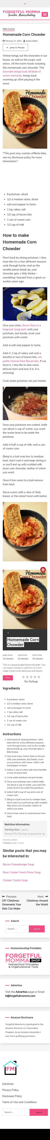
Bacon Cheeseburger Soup (18, 864)
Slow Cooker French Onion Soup (22, 872)
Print (8, 678)
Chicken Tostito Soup (15, 880)
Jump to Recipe (17, 47)
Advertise (21, 991)
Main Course (9, 29)
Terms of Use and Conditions (19, 1102)
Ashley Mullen (32, 41)
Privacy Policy (10, 1090)
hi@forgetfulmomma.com (20, 995)
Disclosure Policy (12, 1096)
